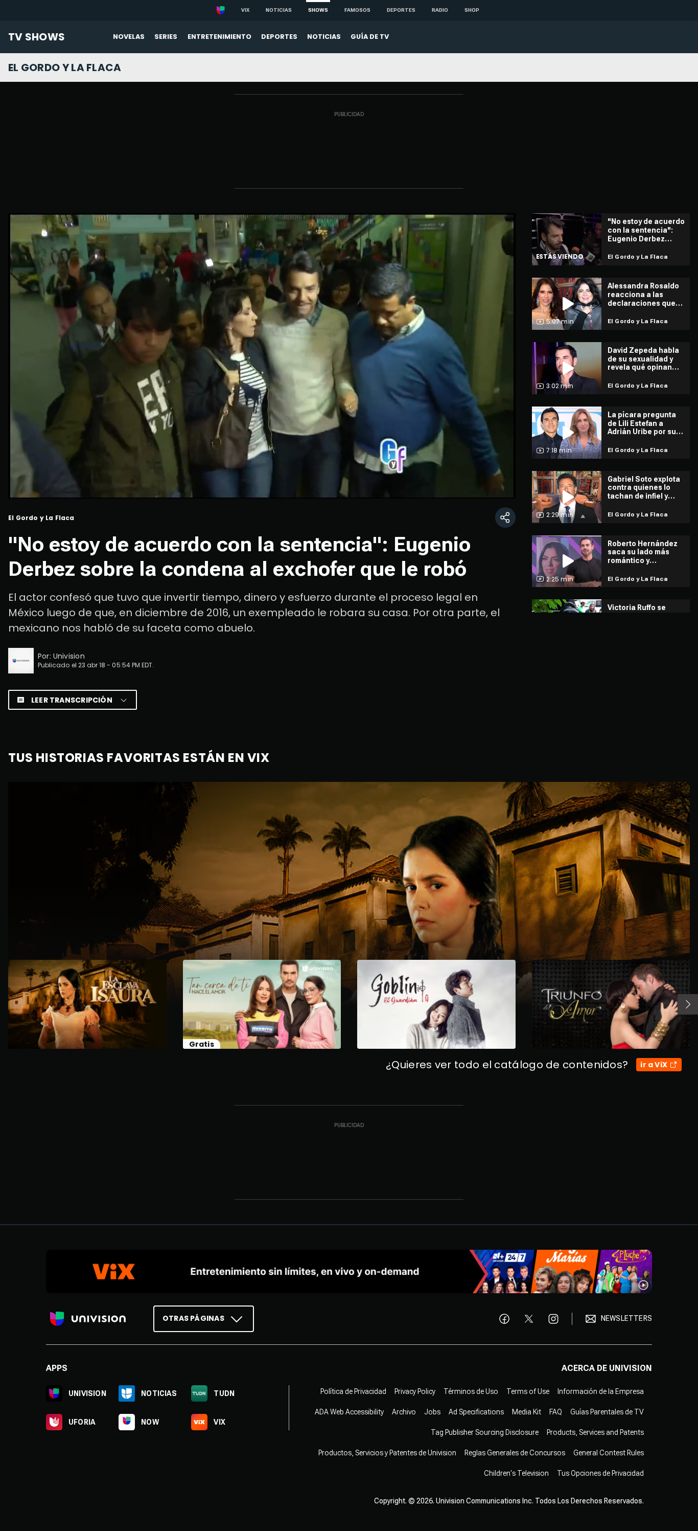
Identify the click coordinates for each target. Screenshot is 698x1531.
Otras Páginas (193, 1318)
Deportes (401, 10)
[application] (262, 356)
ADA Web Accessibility (349, 1412)
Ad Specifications (476, 1412)
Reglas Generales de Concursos (514, 1453)
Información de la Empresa (600, 1391)
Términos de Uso (471, 1391)
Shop (471, 10)
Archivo (404, 1412)
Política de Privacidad (353, 1391)
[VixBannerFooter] (349, 1271)
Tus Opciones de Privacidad (600, 1473)
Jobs (432, 1412)
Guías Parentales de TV (607, 1412)
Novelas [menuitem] (129, 36)
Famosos (357, 10)
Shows (318, 10)
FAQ (555, 1412)
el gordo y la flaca (65, 67)
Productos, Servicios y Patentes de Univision (387, 1453)
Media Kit (526, 1412)
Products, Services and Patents (595, 1432)
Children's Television (516, 1473)
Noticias (279, 10)
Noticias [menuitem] (324, 36)
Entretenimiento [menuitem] (219, 36)
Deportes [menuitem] (279, 36)
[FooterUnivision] (88, 1318)
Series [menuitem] (165, 36)
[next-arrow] (688, 1004)
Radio (440, 10)
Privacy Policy (414, 1391)
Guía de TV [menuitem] (370, 36)
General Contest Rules (608, 1453)
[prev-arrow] (2, 1004)
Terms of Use (527, 1391)
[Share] (505, 517)
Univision (69, 656)
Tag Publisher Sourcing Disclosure (485, 1432)
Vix (245, 10)
